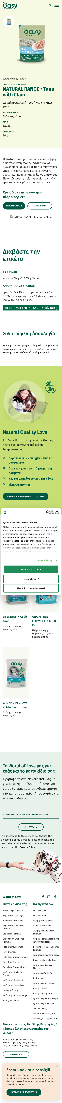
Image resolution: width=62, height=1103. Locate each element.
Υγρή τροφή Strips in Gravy (15, 985)
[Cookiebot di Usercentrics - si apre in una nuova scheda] (46, 512)
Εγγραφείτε (31, 827)
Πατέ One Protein (11, 962)
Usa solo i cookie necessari (31, 588)
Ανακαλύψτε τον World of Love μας (25, 496)
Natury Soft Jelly (10, 990)
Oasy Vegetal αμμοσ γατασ (45, 1018)
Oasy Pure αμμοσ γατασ (44, 1013)
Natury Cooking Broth (43, 993)
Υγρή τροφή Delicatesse (44, 983)
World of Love (12, 897)
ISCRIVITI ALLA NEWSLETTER (24, 1092)
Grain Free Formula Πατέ (14, 967)
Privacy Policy (27, 847)
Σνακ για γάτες (40, 1008)
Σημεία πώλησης (14, 206)
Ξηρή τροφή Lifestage (13, 915)
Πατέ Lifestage (9, 952)
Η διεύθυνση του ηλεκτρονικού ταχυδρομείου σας (25, 814)
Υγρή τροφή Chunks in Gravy (46, 955)
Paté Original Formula (13, 947)
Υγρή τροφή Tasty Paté (13, 980)
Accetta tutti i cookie (31, 569)
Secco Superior (40, 915)
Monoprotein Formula (13, 920)
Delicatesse (38, 978)
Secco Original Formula (13, 910)
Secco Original (39, 910)
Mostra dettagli (45, 560)
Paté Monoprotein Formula (15, 957)
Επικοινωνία (40, 206)
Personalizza (29, 579)
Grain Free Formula (12, 934)
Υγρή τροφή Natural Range (15, 995)
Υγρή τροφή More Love (43, 1003)
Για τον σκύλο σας (15, 904)
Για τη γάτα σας (43, 904)
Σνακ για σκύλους (11, 1000)
